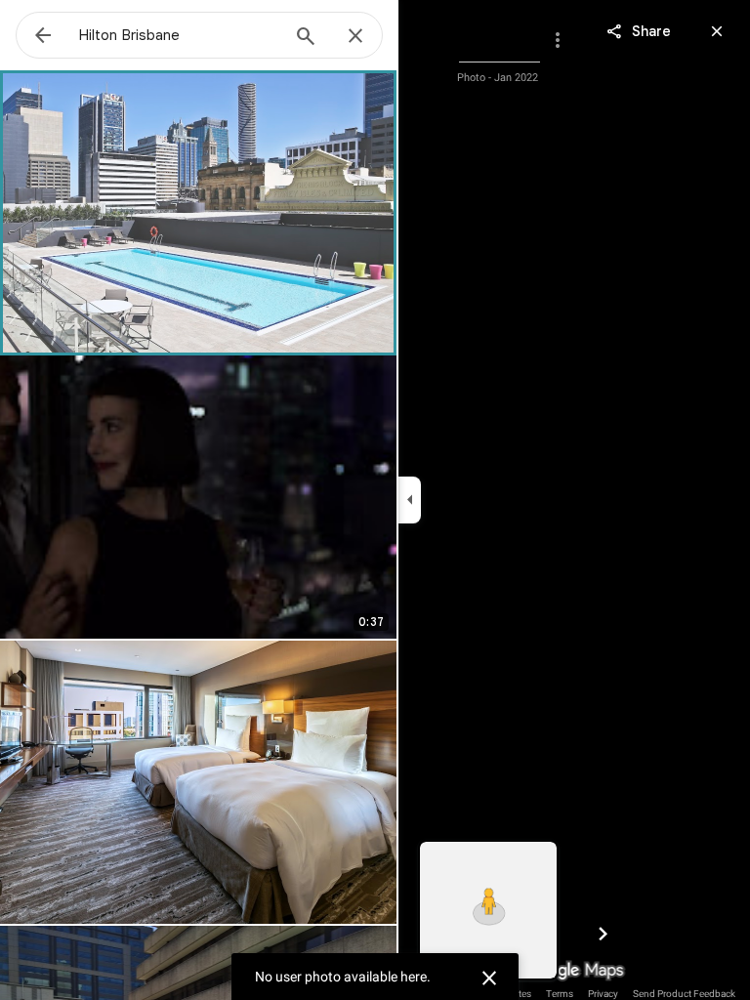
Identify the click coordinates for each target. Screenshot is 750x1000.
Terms (559, 993)
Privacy (603, 993)
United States (503, 993)
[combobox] (178, 35)
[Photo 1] (198, 212)
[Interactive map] (488, 910)
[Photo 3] (198, 782)
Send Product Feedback (684, 993)
